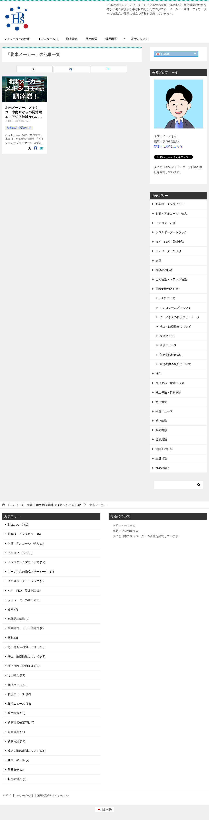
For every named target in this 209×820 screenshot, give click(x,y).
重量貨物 (161, 458)
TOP (44, 505)
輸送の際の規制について (175, 364)
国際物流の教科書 (167, 288)
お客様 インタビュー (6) (24, 534)
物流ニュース (168, 345)
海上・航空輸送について (175, 326)
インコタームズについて (175, 307)
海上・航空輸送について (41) (26, 656)
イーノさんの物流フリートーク (180, 317)
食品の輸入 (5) (17, 779)
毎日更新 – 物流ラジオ (170, 383)
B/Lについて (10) (19, 524)
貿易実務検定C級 (171, 354)
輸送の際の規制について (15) (26, 750)
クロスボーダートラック (171, 232)
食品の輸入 (163, 467)
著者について (139, 38)
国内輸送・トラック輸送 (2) (26, 628)
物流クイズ (167, 336)
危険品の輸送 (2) (18, 618)
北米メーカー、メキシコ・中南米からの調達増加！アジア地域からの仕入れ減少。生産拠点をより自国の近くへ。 (23, 112)
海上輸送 (72, 38)
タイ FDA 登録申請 (170, 241)
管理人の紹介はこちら (168, 146)
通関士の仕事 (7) (18, 760)
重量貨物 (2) (16, 769)
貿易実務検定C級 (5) (21, 722)
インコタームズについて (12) (26, 562)
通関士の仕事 (164, 449)
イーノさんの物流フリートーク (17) (31, 571)
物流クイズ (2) (17, 684)
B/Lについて (167, 298)
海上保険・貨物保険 (168, 392)
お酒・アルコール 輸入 (171, 213)
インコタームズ (48, 38)
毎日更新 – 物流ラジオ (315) (26, 647)
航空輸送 (91, 38)
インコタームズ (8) (20, 552)
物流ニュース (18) (19, 694)
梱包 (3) (13, 637)
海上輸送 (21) (16, 675)
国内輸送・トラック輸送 (171, 279)
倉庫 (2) (13, 609)
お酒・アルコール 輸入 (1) (26, 543)
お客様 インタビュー (170, 204)
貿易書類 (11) (16, 732)
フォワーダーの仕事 (17, 38)
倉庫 (158, 260)
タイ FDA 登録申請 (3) (24, 590)
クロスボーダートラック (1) (26, 581)
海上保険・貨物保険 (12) (24, 665)
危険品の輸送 (164, 270)
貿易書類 (161, 430)
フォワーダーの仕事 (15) (24, 600)
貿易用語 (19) (16, 741)
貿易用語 (111, 38)
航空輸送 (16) (16, 713)
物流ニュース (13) (19, 703)
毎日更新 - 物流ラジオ (19, 127)
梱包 (158, 373)
